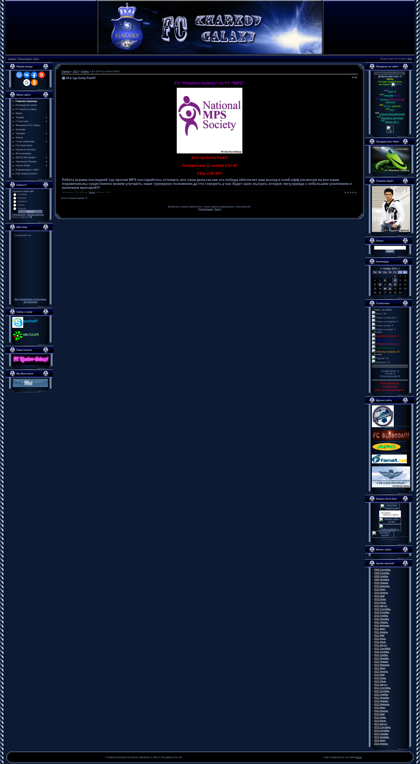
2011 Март (379, 628)
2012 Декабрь (381, 697)
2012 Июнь (380, 678)
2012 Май (379, 674)
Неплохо (22, 201)
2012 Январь (381, 661)
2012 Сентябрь (382, 688)
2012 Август (380, 684)
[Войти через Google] (26, 82)
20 (385, 288)
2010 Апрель (381, 592)
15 (395, 284)
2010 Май (379, 596)
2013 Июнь (380, 717)
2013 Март (380, 707)
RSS (410, 59)
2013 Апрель (381, 711)
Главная (12, 59)
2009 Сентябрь (382, 569)
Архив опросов (35, 214)
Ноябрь (85, 71)
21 (390, 288)
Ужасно (22, 208)
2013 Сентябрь (382, 727)
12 (380, 284)
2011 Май (379, 635)
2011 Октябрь (381, 651)
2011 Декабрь (381, 658)
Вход (36, 59)
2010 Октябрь (381, 612)
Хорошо (22, 198)
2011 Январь (381, 622)
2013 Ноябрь (381, 733)
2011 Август (380, 645)
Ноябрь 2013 (390, 268)
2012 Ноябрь (381, 694)
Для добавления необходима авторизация (30, 300)
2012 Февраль (382, 665)
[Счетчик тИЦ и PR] (390, 516)
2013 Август (380, 724)
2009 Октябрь (381, 573)
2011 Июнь (380, 638)
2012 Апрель (381, 671)
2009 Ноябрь (381, 576)
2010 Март (380, 589)
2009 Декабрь (381, 579)
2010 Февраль (382, 586)
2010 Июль (380, 602)
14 (390, 284)
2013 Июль (380, 720)
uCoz (359, 757)
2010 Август (380, 605)
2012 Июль (380, 681)
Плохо (21, 205)
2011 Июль (380, 642)
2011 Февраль (381, 625)
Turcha (92, 192)
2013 (75, 71)
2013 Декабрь (381, 737)
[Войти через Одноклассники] (34, 82)
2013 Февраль (382, 704)
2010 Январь (381, 582)
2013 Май (379, 714)
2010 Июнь (380, 599)
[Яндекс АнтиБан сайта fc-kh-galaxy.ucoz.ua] (390, 509)
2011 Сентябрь (382, 648)
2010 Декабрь (381, 619)
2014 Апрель (381, 743)
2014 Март (380, 740)
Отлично (22, 194)
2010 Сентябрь (382, 609)
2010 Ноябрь (381, 615)
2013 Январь (381, 701)
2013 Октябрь (381, 730)
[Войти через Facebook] (34, 75)
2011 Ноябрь (381, 655)
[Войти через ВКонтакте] (26, 75)
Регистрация (25, 59)
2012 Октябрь (381, 691)
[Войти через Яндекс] (41, 75)
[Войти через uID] (19, 75)
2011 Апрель (381, 632)
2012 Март (380, 668)
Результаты (18, 214)
